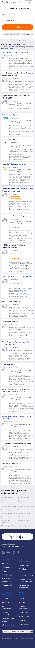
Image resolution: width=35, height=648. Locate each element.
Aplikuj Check (23, 612)
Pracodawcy (12, 41)
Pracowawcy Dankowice (9, 526)
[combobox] (17, 14)
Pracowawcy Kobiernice (25, 513)
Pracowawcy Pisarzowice (9, 513)
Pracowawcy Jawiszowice (5, 521)
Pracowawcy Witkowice (8, 506)
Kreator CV (6, 599)
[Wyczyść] (31, 21)
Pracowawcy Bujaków (8, 517)
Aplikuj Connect (24, 616)
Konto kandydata (8, 575)
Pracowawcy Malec (7, 497)
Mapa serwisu (24, 624)
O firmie (21, 599)
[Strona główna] (9, 2)
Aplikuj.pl (3, 41)
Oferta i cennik (24, 565)
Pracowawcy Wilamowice (26, 506)
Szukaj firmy (17, 27)
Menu (30, 2)
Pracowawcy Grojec (24, 520)
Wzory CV (5, 602)
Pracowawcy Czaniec (25, 517)
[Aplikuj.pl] (18, 536)
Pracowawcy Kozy (24, 526)
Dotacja (22, 620)
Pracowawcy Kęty (23, 497)
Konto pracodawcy (26, 575)
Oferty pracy (6, 563)
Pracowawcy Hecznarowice (5, 502)
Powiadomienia (7, 585)
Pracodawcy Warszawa (11, 34)
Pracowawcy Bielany (24, 501)
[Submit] (4, 14)
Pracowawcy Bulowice (25, 510)
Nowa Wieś (22, 41)
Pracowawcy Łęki (6, 510)
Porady (4, 571)
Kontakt (22, 602)
